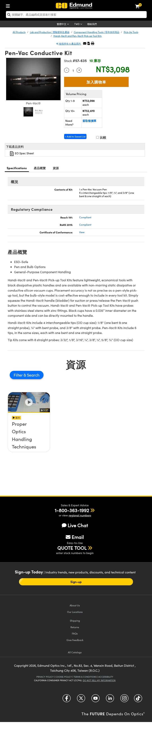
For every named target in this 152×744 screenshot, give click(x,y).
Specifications (17, 168)
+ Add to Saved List (75, 136)
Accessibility (105, 676)
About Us (75, 605)
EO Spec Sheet (24, 153)
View (82, 232)
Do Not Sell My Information (99, 680)
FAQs (75, 633)
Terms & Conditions (85, 676)
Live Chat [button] (78, 525)
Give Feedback (74, 640)
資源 (56, 168)
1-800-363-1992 (72, 510)
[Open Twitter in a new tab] (81, 700)
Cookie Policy (63, 676)
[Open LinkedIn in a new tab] (110, 700)
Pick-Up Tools (131, 32)
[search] (76, 14)
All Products (19, 32)
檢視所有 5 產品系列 (70, 43)
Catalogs (75, 652)
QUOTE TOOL (72, 548)
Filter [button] (19, 375)
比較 (102, 137)
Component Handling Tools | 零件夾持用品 (96, 32)
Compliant (85, 217)
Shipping (75, 620)
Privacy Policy (45, 676)
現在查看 (29, 438)
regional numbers (80, 515)
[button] (88, 43)
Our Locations (75, 611)
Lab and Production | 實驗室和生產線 (49, 32)
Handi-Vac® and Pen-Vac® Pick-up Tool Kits (77, 35)
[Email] (84, 43)
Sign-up (76, 582)
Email (78, 537)
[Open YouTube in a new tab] (95, 700)
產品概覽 (40, 168)
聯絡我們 (92, 24)
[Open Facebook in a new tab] (66, 700)
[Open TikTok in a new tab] (138, 700)
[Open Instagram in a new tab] (124, 700)
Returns (74, 627)
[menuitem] (9, 5)
